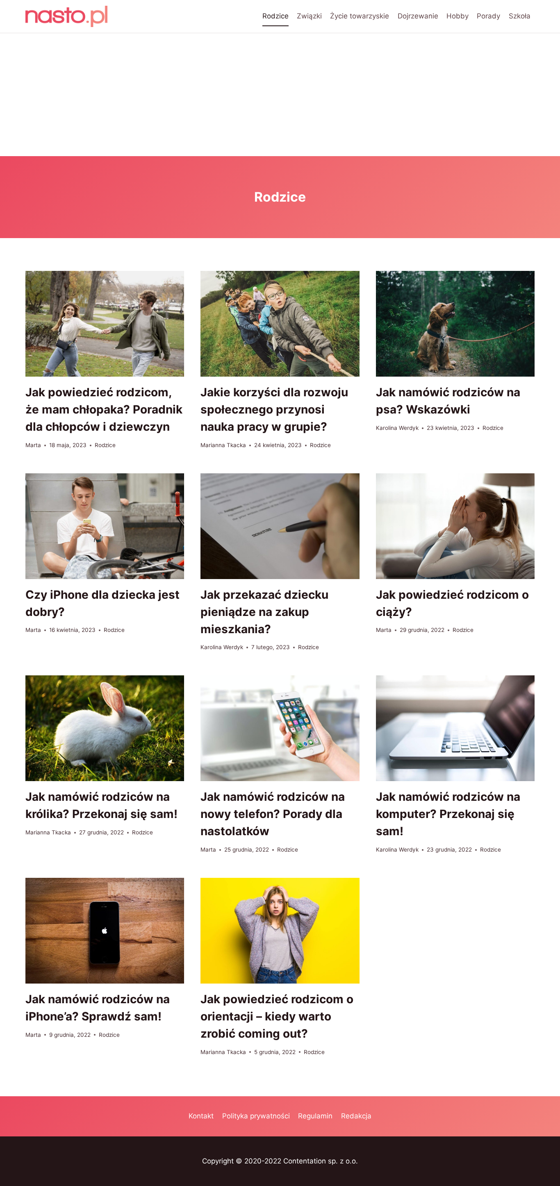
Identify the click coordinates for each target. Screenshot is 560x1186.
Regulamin (315, 1116)
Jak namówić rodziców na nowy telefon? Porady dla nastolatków (272, 814)
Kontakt (201, 1116)
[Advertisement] (280, 94)
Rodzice (275, 16)
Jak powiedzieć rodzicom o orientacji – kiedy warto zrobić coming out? (276, 1016)
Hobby (457, 16)
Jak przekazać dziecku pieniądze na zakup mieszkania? (264, 612)
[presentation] (104, 324)
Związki (309, 16)
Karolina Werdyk (397, 428)
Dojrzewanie (418, 16)
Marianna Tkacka (223, 445)
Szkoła (519, 16)
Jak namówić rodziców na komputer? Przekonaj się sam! (448, 814)
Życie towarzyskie (359, 16)
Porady (488, 16)
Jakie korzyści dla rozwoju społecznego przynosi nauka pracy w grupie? (274, 409)
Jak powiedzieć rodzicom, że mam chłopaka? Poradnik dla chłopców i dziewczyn (103, 409)
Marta (33, 445)
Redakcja (356, 1116)
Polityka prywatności (256, 1116)
